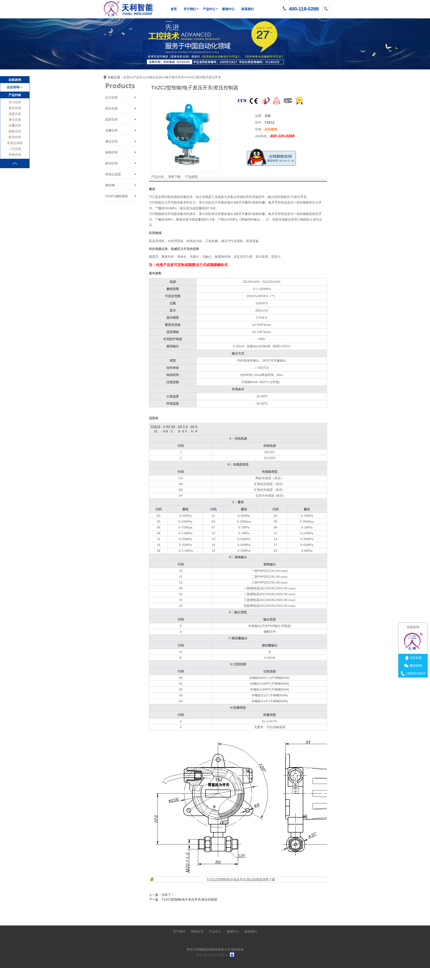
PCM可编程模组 (116, 196)
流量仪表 (15, 125)
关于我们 (190, 9)
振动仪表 (15, 137)
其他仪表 (15, 154)
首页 (174, 9)
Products (120, 85)
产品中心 (209, 9)
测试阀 (110, 185)
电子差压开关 (174, 77)
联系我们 (247, 9)
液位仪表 (15, 119)
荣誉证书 (197, 931)
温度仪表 (15, 114)
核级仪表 (15, 131)
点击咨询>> (15, 87)
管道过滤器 (15, 143)
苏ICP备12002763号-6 (212, 955)
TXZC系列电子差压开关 (204, 77)
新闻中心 (228, 9)
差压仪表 (15, 108)
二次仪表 (15, 148)
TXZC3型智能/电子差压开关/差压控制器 (189, 899)
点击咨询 (270, 129)
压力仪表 (15, 102)
